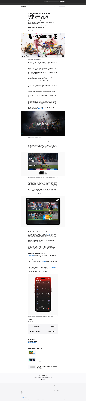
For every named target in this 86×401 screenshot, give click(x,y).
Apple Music (31, 255)
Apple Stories (56, 6)
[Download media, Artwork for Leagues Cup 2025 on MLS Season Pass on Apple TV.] (57, 58)
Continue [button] (61, 1)
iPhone (22, 389)
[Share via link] (34, 30)
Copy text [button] (52, 326)
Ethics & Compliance (56, 390)
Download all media (51, 331)
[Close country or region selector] (64, 1)
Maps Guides (43, 261)
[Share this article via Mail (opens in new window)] (32, 30)
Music (21, 392)
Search (62, 6)
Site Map (44, 399)
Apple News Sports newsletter (36, 270)
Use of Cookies (36, 399)
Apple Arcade (44, 389)
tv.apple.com (48, 234)
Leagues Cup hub (51, 267)
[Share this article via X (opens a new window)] (30, 30)
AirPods (22, 393)
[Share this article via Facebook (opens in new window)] (29, 30)
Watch (22, 390)
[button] (51, 2)
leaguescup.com (40, 108)
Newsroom (23, 6)
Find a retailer (22, 397)
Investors (55, 389)
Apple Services (50, 6)
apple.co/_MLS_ (31, 249)
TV (21, 391)
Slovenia (64, 399)
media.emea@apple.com (32, 342)
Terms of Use (40, 399)
